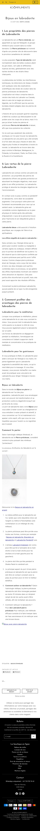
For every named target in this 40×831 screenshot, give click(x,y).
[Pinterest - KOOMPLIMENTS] (23, 793)
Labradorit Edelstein (20, 545)
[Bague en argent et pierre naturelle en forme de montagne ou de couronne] (20, 641)
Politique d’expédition (27, 817)
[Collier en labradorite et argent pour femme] (20, 466)
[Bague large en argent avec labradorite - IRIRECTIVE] (20, 491)
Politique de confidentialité (29, 816)
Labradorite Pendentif (24, 540)
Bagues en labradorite (14, 537)
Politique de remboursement (12, 816)
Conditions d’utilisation (13, 817)
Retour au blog (20, 696)
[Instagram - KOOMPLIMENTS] (20, 793)
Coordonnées (26, 819)
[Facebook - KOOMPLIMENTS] (16, 793)
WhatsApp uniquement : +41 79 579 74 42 (20, 781)
